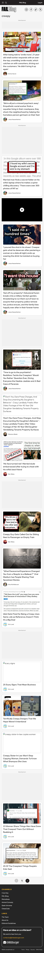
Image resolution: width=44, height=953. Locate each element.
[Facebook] (31, 9)
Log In (40, 3)
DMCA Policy (39, 949)
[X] (40, 9)
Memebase (6, 899)
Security (33, 949)
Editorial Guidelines (9, 923)
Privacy (27, 949)
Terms (23, 949)
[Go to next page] (27, 881)
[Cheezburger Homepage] (22, 943)
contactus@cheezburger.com (13, 938)
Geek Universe (7, 905)
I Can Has (5, 893)
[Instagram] (26, 9)
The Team (5, 917)
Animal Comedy (7, 902)
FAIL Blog (22, 3)
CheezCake (6, 909)
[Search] (6, 2)
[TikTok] (36, 9)
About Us (5, 920)
